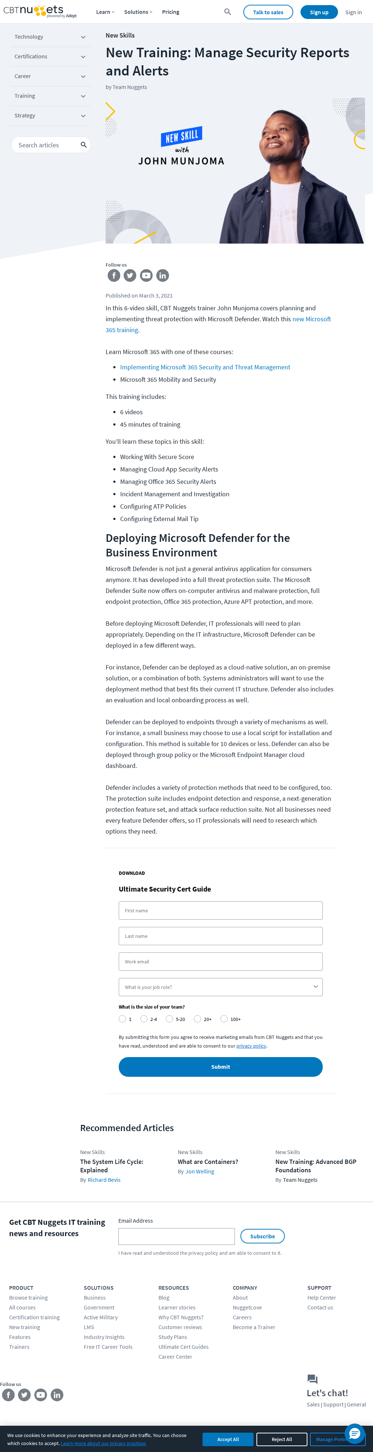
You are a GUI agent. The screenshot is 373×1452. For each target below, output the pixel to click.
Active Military (101, 1317)
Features (20, 1336)
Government (99, 1307)
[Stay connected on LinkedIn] (163, 277)
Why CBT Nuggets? (181, 1317)
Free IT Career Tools (108, 1346)
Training (25, 95)
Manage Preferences (338, 1439)
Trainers (19, 1346)
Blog (163, 1297)
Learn (103, 11)
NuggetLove (247, 1307)
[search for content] (227, 11)
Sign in (353, 12)
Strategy (25, 115)
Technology (29, 36)
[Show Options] (315, 987)
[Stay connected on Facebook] (114, 277)
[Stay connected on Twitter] (130, 277)
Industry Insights (104, 1336)
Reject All (282, 1439)
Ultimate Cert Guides (183, 1346)
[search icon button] (83, 144)
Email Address (135, 1220)
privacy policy (203, 1253)
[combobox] (218, 987)
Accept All (228, 1439)
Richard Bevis (104, 1179)
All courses (22, 1307)
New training (24, 1327)
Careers (242, 1317)
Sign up (319, 12)
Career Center (175, 1356)
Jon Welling (199, 1171)
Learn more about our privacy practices (103, 1443)
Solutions (136, 11)
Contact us (320, 1307)
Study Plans (172, 1336)
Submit (220, 1067)
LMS (89, 1327)
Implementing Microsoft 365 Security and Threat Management (205, 367)
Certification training (34, 1317)
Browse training (28, 1297)
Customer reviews (180, 1327)
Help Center (321, 1297)
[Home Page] (40, 12)
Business (95, 1297)
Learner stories (177, 1307)
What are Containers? (208, 1161)
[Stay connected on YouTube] (146, 277)
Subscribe (262, 1236)
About (240, 1297)
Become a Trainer (254, 1327)
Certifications (31, 56)
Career (23, 75)
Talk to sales (268, 12)
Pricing (170, 11)
